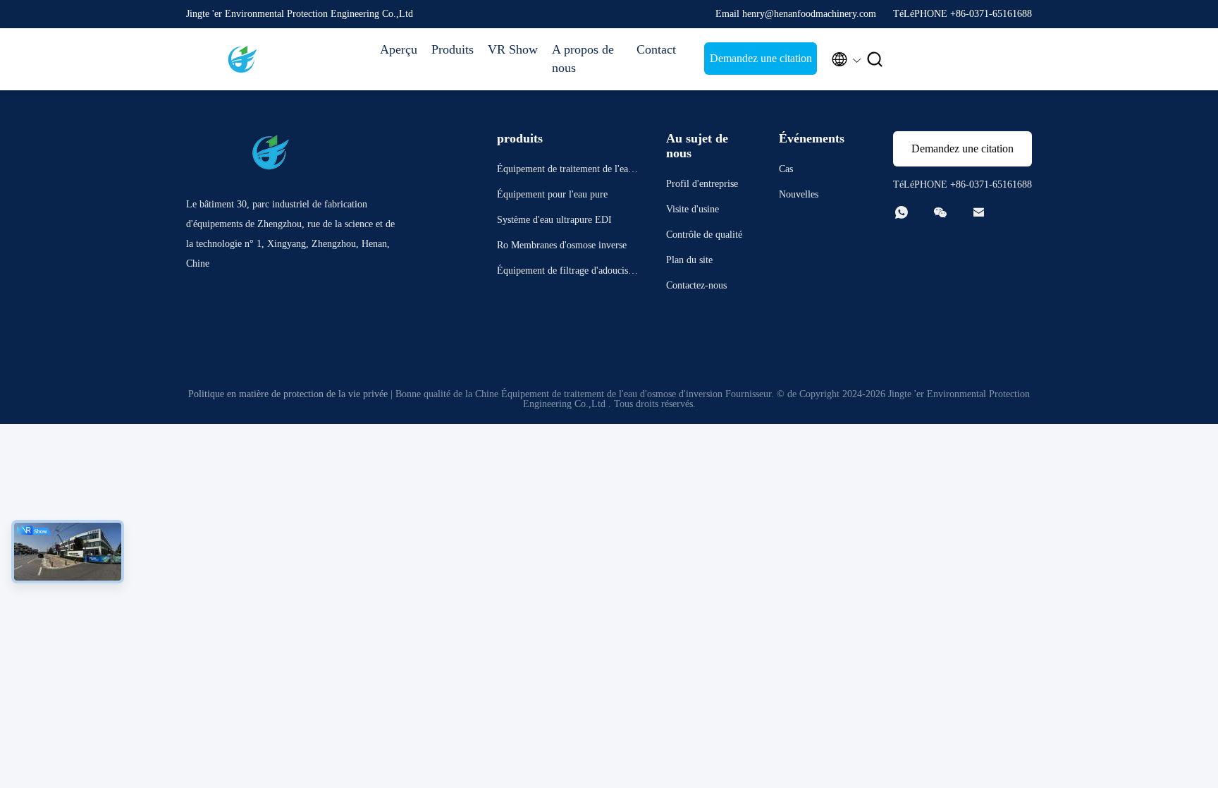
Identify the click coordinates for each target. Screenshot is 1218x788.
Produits (452, 49)
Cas (786, 169)
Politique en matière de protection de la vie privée (288, 394)
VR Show (513, 49)
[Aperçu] (242, 59)
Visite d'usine (692, 209)
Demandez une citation (761, 58)
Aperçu (398, 49)
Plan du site (689, 260)
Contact (656, 49)
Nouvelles (798, 194)
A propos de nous (583, 58)
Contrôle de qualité (704, 234)
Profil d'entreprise (702, 183)
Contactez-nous (696, 285)
